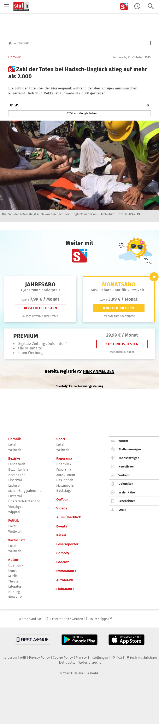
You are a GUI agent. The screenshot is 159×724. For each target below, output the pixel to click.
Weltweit (15, 450)
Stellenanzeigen (129, 449)
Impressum (8, 657)
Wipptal (14, 512)
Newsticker (126, 466)
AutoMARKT (65, 580)
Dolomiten (125, 484)
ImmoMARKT (66, 571)
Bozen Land (17, 475)
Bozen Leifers (18, 469)
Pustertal (15, 496)
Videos (61, 508)
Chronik (23, 43)
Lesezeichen (127, 501)
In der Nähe (126, 492)
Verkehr (124, 475)
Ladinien (15, 485)
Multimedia (65, 485)
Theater (14, 581)
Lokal (12, 445)
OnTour (62, 499)
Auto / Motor (65, 475)
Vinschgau (15, 507)
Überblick (15, 565)
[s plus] (124, 6)
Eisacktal (15, 480)
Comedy (62, 553)
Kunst (12, 571)
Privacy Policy (39, 657)
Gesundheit (64, 480)
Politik (13, 521)
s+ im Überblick (68, 517)
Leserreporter (67, 544)
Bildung (14, 592)
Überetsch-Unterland (24, 501)
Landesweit (16, 464)
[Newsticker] (137, 6)
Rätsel (61, 535)
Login (122, 510)
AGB (23, 657)
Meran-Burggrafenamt (24, 491)
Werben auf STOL (31, 619)
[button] (149, 43)
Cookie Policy (63, 657)
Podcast (62, 562)
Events (61, 526)
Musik (12, 576)
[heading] (79, 73)
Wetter (123, 441)
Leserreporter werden (66, 619)
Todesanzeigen (128, 458)
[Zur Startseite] (10, 43)
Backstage (64, 491)
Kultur (13, 560)
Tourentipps (98, 619)
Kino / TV (15, 597)
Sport (60, 439)
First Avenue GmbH (85, 673)
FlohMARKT (65, 589)
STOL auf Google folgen (82, 113)
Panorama (64, 459)
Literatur (14, 586)
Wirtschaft (16, 540)
